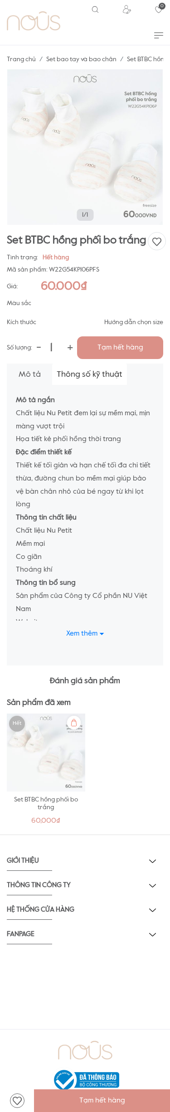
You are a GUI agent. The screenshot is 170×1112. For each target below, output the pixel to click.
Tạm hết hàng (120, 347)
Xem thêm (81, 633)
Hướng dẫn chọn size (133, 322)
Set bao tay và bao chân (81, 59)
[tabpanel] (46, 772)
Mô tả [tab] (30, 374)
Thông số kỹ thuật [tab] (89, 374)
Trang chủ (21, 59)
